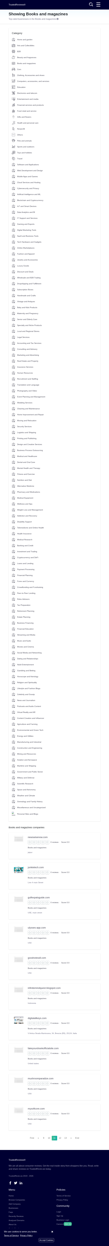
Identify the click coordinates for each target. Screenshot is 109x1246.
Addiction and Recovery (27, 516)
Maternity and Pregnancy (27, 313)
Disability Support (24, 522)
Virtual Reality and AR (26, 712)
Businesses (13, 1208)
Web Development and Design (30, 170)
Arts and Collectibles (25, 45)
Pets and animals (24, 141)
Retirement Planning (25, 611)
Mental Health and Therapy (28, 468)
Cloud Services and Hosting (28, 182)
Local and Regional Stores (28, 331)
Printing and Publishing (26, 438)
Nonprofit (21, 129)
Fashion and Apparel (26, 254)
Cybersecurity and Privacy (28, 188)
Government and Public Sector (30, 772)
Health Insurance (24, 534)
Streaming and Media (26, 635)
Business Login (62, 1220)
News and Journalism (26, 700)
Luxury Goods (23, 266)
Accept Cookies (46, 1240)
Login (58, 1212)
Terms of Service (63, 1196)
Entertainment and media (27, 99)
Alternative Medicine (25, 486)
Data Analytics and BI (26, 212)
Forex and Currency (25, 581)
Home (11, 1196)
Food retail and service (26, 111)
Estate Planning (23, 617)
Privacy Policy (62, 1200)
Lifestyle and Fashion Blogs (28, 688)
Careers (59, 1224)
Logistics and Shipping (26, 432)
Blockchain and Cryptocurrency (30, 200)
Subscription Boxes (25, 290)
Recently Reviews (16, 1216)
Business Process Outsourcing (30, 450)
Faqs (11, 1212)
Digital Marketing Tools (26, 230)
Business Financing (25, 623)
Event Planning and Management (31, 397)
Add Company (15, 1204)
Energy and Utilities (25, 736)
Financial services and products (30, 105)
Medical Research (24, 540)
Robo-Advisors (23, 599)
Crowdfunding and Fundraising (30, 587)
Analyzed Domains (16, 1220)
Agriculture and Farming (27, 724)
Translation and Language (28, 385)
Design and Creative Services (29, 444)
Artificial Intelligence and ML (29, 194)
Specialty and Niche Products (29, 325)
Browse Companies (17, 1200)
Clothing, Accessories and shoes (30, 75)
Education (21, 87)
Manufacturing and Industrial (29, 742)
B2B (19, 51)
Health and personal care (27, 123)
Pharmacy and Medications (28, 492)
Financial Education (25, 629)
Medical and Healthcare (27, 456)
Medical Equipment (25, 498)
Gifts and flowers (24, 117)
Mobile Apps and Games (27, 176)
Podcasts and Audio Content (29, 706)
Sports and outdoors (25, 147)
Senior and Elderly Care (27, 319)
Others (20, 135)
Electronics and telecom (27, 93)
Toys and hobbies (24, 153)
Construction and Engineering (29, 748)
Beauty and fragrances (26, 57)
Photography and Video (27, 391)
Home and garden (24, 39)
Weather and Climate (26, 796)
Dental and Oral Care (26, 462)
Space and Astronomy (26, 790)
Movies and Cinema (25, 647)
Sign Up (59, 1216)
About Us (12, 1224)
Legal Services (23, 337)
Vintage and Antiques (26, 301)
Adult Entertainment (25, 665)
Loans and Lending (25, 563)
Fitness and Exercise (26, 474)
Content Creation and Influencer (30, 718)
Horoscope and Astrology (27, 676)
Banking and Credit (25, 545)
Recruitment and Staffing (27, 379)
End (77, 1138)
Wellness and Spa (24, 504)
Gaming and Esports (25, 224)
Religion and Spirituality (27, 682)
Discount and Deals (25, 272)
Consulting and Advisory (27, 349)
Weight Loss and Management (30, 510)
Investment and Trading (27, 551)
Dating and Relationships (27, 659)
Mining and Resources (26, 754)
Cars (19, 69)
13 (65, 1138)
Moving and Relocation (26, 420)
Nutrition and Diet (24, 480)
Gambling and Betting (26, 670)
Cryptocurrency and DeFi (27, 557)
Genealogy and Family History (30, 801)
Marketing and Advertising (28, 355)
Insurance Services (25, 367)
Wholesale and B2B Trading (29, 278)
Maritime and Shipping (26, 766)
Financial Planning (25, 575)
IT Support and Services (27, 218)
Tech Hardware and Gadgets (29, 242)
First (32, 1138)
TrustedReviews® (17, 5)
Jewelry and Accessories (27, 260)
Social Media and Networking (29, 653)
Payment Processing (25, 569)
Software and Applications (28, 165)
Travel (19, 159)
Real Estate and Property (27, 361)
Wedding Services (24, 403)
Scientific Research (25, 784)
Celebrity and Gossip (26, 694)
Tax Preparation (23, 605)
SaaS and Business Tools (27, 236)
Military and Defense (25, 778)
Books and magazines (26, 63)
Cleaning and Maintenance (28, 409)
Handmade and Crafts (26, 295)
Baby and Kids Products (27, 307)
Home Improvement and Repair (30, 415)
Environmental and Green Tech (30, 730)
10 (49, 1138)
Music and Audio (24, 641)
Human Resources (25, 373)
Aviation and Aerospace (27, 760)
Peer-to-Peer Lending (26, 593)
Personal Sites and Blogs (27, 814)
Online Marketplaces (25, 248)
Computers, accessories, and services (33, 81)
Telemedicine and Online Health (30, 528)
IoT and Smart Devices (26, 206)
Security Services (24, 426)
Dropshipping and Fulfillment (29, 284)
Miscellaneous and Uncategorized (31, 807)
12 (60, 1138)
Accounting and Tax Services (29, 343)
